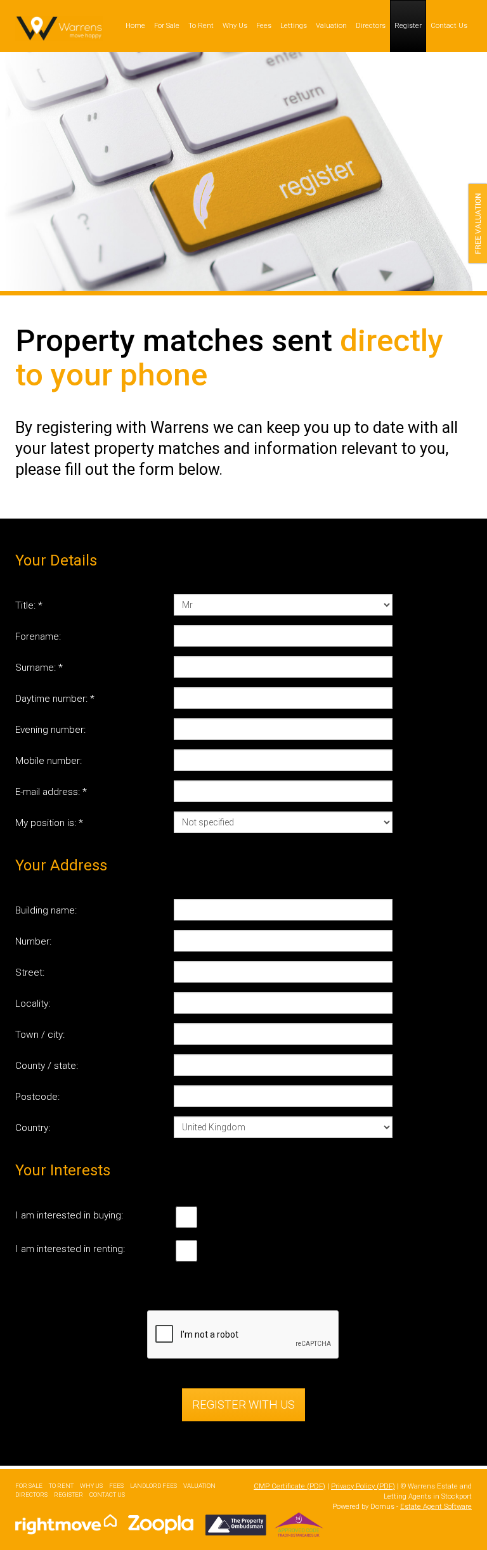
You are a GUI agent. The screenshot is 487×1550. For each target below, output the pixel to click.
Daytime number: (54, 698)
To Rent (201, 26)
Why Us (235, 26)
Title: (28, 605)
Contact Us (449, 26)
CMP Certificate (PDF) (289, 1486)
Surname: (39, 667)
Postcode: (37, 1096)
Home (135, 26)
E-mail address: (51, 792)
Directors (371, 26)
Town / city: (40, 1034)
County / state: (46, 1065)
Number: (33, 941)
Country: (32, 1127)
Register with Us (243, 1404)
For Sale (166, 26)
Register (408, 26)
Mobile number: (48, 760)
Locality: (32, 1003)
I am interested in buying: (69, 1215)
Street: (29, 972)
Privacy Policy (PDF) (363, 1486)
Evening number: (50, 729)
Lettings (293, 26)
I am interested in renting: (70, 1249)
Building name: (46, 910)
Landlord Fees (153, 1485)
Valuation (331, 26)
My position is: (49, 823)
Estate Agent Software (436, 1506)
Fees (263, 26)
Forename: (38, 636)
